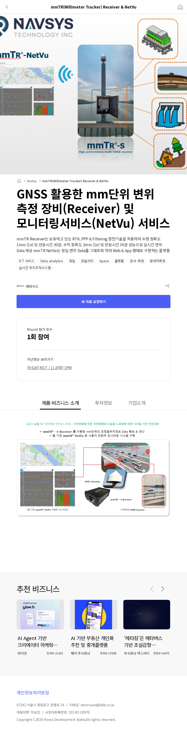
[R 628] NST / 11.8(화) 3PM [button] (49, 367)
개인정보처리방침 (33, 692)
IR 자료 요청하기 (94, 301)
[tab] (60, 403)
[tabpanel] (93, 491)
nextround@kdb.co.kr (97, 704)
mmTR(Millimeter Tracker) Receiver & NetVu (75, 181)
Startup (32, 181)
